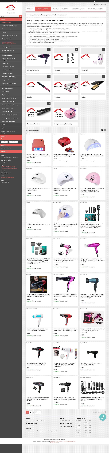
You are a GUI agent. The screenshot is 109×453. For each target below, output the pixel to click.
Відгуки (3, 128)
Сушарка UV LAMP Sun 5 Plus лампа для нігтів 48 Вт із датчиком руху (65, 189)
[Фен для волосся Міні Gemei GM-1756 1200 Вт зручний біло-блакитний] (38, 318)
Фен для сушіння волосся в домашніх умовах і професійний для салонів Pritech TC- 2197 (92, 260)
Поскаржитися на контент (56, 441)
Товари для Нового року (8, 101)
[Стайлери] (66, 87)
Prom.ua (63, 439)
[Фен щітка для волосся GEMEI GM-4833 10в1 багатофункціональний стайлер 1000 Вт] (93, 387)
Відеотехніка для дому (8, 66)
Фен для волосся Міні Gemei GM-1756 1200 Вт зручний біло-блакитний (37, 329)
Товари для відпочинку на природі (9, 84)
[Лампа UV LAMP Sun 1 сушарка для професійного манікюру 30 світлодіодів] (93, 144)
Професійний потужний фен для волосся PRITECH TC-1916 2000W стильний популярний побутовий (65, 260)
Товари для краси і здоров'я (9, 114)
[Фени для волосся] (38, 60)
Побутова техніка (7, 111)
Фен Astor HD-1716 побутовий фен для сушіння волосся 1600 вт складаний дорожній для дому (92, 296)
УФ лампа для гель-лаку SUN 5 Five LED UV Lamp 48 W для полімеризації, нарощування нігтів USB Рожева (92, 190)
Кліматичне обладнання (8, 76)
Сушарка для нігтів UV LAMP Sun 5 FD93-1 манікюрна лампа (38, 189)
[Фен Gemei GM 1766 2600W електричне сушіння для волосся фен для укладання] (65, 284)
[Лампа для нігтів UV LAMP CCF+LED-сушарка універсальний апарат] (65, 144)
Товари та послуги (6, 22)
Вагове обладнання (7, 88)
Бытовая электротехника (9, 29)
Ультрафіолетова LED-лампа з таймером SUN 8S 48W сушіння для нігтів (38, 223)
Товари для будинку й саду (9, 35)
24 (36, 412)
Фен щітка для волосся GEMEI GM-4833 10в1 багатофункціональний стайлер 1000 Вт (92, 399)
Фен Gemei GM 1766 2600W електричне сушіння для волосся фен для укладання (65, 295)
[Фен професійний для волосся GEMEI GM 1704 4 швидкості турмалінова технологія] (93, 318)
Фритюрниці (5, 91)
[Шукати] (20, 16)
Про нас (3, 124)
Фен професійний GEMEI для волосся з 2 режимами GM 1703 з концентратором (65, 329)
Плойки (29, 97)
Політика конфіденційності (69, 441)
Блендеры (5, 63)
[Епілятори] (93, 60)
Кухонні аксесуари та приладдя (8, 51)
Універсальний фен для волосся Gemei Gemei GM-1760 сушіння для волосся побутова (37, 399)
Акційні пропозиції (78, 9)
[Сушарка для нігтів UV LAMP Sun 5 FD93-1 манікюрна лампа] (38, 178)
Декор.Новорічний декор (9, 98)
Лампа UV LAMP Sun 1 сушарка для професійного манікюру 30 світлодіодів (92, 155)
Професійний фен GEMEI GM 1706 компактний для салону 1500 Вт (36, 364)
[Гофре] (93, 87)
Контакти (65, 9)
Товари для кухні (6, 47)
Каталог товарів (42, 9)
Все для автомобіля (7, 108)
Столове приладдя (7, 55)
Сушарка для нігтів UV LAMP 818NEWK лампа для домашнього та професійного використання (38, 156)
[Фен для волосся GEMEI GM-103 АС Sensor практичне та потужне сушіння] (65, 387)
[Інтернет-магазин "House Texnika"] (11, 8)
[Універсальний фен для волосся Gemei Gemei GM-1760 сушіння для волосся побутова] (38, 387)
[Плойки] (38, 87)
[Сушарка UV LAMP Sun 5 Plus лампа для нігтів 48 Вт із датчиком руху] (65, 178)
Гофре (83, 97)
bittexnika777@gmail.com (7, 177)
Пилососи (4, 32)
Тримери (57, 70)
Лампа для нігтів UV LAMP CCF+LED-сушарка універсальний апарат (64, 155)
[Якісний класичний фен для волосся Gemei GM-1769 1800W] (93, 353)
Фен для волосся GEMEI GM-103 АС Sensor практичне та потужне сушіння (65, 398)
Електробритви (6, 39)
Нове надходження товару (9, 25)
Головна (30, 9)
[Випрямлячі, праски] (38, 114)
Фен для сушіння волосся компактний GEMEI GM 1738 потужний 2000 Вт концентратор (64, 365)
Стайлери (57, 97)
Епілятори (85, 70)
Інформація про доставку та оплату (8, 132)
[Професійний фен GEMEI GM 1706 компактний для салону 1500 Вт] (38, 353)
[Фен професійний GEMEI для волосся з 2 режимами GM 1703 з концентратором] (65, 318)
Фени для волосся (32, 70)
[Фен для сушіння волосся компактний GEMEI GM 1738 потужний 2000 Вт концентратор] (65, 353)
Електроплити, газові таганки (10, 105)
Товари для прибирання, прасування (8, 59)
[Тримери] (66, 60)
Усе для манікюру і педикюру (63, 124)
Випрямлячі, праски (33, 124)
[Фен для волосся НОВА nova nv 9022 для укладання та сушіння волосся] (38, 284)
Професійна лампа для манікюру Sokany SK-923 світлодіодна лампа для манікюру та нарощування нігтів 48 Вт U (65, 224)
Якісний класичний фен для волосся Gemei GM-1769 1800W (91, 364)
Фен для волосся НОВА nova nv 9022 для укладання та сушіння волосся (38, 295)
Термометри (5, 95)
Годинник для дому (7, 73)
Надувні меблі (6, 80)
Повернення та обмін (95, 9)
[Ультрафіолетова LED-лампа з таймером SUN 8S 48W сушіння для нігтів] (38, 212)
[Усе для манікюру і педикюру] (66, 114)
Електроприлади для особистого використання (9, 42)
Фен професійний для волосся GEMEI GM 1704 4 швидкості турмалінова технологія (92, 330)
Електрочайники (6, 70)
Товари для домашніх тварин (10, 118)
